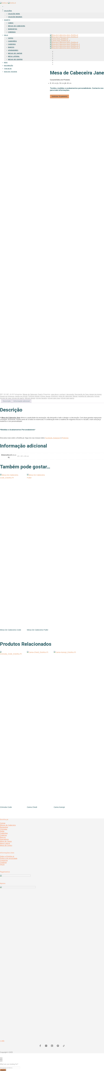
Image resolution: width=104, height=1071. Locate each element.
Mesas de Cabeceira (16, 26)
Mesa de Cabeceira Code (10, 630)
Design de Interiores (7, 396)
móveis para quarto (67, 398)
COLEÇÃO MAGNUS (15, 17)
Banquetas (12, 29)
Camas (10, 23)
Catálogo (3, 862)
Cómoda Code (6, 807)
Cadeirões (4, 833)
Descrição (7, 401)
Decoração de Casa (82, 394)
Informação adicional (22, 401)
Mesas (75, 396)
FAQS (2, 865)
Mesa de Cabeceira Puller (37, 630)
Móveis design (30, 398)
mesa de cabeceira (65, 396)
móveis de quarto (18, 398)
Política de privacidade (8, 858)
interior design (45, 396)
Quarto (7, 20)
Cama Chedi (32, 807)
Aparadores (4, 839)
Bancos (3, 837)
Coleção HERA (14, 14)
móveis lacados (41, 398)
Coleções (8, 11)
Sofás (2, 831)
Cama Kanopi (59, 807)
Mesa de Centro (6, 845)
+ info (2, 1041)
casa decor (55, 394)
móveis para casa (54, 398)
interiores (54, 396)
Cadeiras (3, 835)
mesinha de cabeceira (86, 396)
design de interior (95, 394)
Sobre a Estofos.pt (7, 856)
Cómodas (3, 829)
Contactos (4, 860)
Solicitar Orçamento (59, 96)
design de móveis (21, 396)
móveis (96, 396)
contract (62, 394)
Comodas (12, 32)
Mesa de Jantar (6, 841)
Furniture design (34, 396)
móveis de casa (5, 398)
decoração (70, 394)
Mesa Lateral (5, 843)
